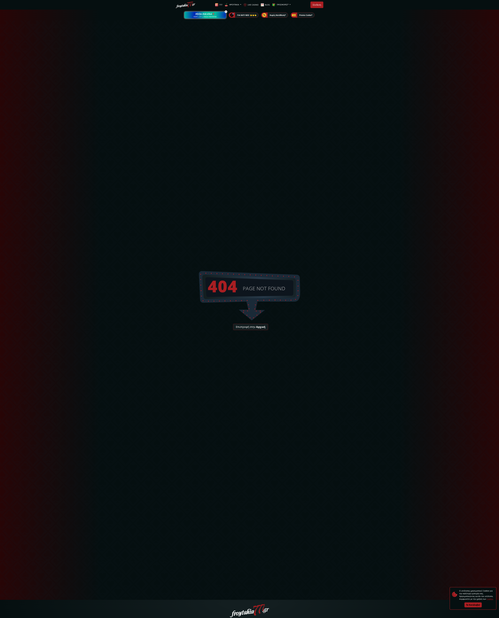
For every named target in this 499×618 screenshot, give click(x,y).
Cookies (490, 599)
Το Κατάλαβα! (473, 604)
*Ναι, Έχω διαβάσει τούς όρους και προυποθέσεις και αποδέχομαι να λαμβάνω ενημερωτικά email (238, 314)
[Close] (297, 290)
